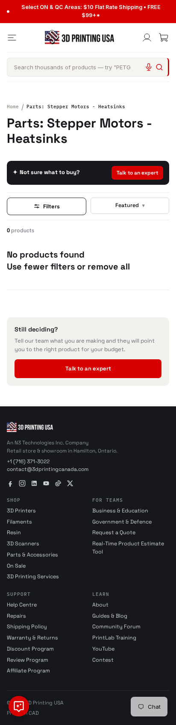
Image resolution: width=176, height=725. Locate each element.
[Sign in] (147, 38)
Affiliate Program (28, 670)
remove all (109, 266)
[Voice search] (148, 67)
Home (13, 106)
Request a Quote (113, 532)
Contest (103, 660)
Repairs (16, 616)
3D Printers (21, 510)
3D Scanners (23, 543)
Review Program (27, 660)
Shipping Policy (27, 626)
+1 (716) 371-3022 (28, 461)
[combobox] (88, 67)
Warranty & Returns (32, 637)
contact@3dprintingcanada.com (47, 469)
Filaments (19, 521)
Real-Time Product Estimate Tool (128, 547)
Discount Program (30, 648)
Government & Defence (122, 521)
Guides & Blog (109, 616)
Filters (51, 206)
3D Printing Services (33, 576)
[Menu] (12, 38)
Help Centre (22, 604)
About (100, 604)
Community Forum (116, 626)
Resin (14, 532)
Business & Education (120, 510)
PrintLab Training (114, 637)
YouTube (103, 648)
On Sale (16, 565)
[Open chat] (19, 706)
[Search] (159, 67)
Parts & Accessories (32, 554)
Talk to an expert (137, 172)
